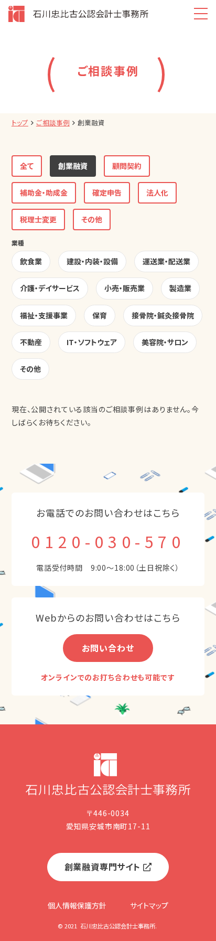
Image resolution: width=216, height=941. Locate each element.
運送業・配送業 (166, 261)
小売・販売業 (124, 288)
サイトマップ (149, 905)
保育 (99, 315)
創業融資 (73, 166)
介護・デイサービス (50, 288)
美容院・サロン (165, 342)
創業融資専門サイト (102, 866)
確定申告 (107, 192)
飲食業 (31, 261)
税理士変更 (38, 219)
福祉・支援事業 (44, 315)
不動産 (31, 342)
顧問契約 (127, 166)
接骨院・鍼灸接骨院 (163, 315)
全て (27, 166)
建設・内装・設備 (92, 261)
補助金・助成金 (44, 192)
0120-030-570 (108, 541)
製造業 (180, 288)
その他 (91, 219)
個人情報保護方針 (77, 905)
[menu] (200, 14)
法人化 (157, 192)
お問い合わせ (108, 647)
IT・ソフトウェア (92, 342)
